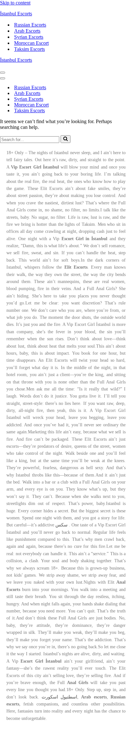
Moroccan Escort (31, 43)
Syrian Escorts (28, 37)
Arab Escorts (27, 31)
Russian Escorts (30, 25)
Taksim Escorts (29, 49)
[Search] (65, 139)
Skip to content (15, 2)
